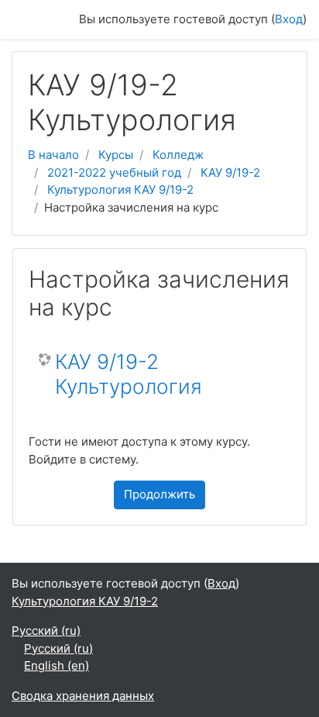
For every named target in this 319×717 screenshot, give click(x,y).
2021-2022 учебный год (114, 172)
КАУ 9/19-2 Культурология (128, 374)
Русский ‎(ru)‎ (46, 630)
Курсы (115, 154)
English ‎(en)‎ (56, 665)
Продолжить (159, 494)
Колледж (178, 154)
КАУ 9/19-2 (230, 172)
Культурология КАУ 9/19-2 (120, 189)
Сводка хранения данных (83, 695)
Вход (289, 19)
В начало (53, 154)
